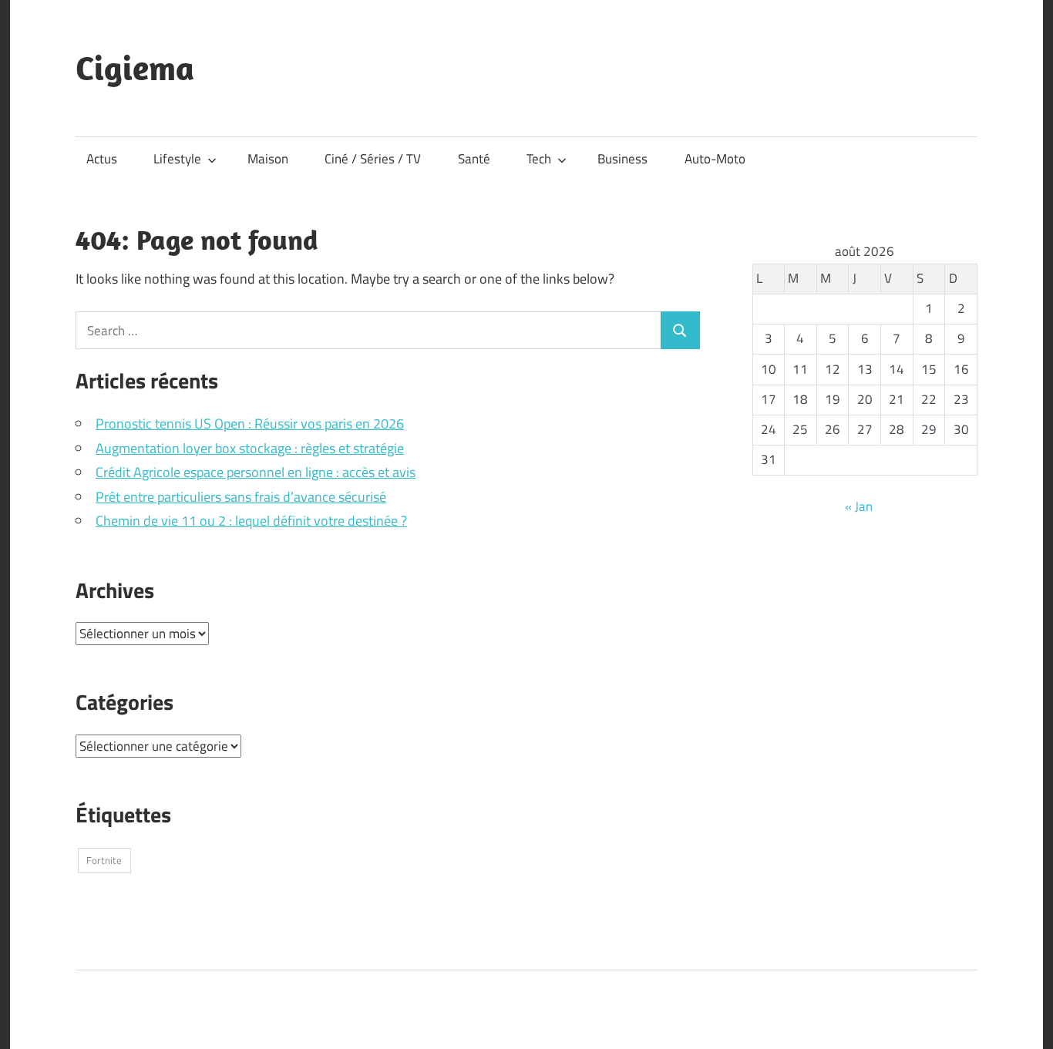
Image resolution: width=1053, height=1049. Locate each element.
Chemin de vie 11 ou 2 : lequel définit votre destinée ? (251, 520)
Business (622, 159)
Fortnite (104, 860)
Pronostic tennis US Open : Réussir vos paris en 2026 (250, 423)
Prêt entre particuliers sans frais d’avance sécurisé (241, 496)
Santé (474, 159)
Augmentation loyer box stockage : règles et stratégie (250, 448)
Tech (538, 159)
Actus (101, 159)
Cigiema (135, 68)
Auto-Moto (715, 159)
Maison (267, 159)
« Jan (859, 506)
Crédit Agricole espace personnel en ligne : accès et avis (255, 472)
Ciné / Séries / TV (373, 159)
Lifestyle (177, 159)
